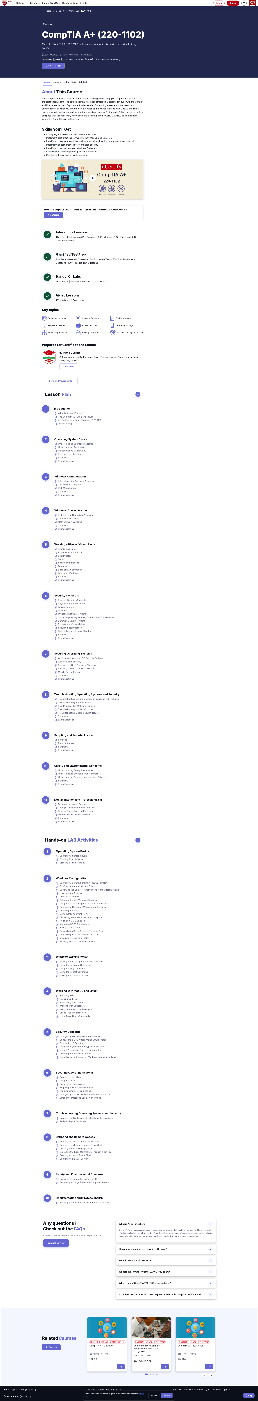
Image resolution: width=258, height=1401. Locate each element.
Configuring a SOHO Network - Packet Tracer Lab (85, 1094)
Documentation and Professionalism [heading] (78, 799)
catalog (20, 3)
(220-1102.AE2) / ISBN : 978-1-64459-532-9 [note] (67, 54)
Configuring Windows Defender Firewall (80, 1036)
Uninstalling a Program (71, 893)
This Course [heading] (62, 91)
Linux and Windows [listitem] (68, 573)
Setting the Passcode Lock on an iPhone (80, 1097)
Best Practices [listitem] (65, 555)
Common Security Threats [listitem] (71, 621)
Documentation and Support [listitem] (72, 804)
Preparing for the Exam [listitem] (70, 454)
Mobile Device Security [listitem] (70, 672)
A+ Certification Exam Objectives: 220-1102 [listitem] (79, 420)
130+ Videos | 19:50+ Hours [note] (70, 300)
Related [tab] (83, 82)
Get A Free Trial (53, 66)
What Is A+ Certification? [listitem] (70, 413)
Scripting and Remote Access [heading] (73, 735)
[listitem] (77, 11)
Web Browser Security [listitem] (69, 661)
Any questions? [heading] (64, 1226)
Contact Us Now (55, 1243)
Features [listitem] (62, 566)
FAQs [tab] (73, 82)
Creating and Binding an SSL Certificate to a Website (86, 1118)
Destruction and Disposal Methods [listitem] (75, 631)
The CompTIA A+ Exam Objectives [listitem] (75, 416)
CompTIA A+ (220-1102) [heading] (93, 34)
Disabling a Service (69, 910)
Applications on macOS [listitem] (70, 552)
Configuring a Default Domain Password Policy (84, 883)
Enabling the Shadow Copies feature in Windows (84, 1202)
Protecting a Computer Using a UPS (78, 1179)
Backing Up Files (68, 999)
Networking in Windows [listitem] (70, 522)
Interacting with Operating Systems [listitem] (76, 481)
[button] (244, 3)
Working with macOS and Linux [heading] (74, 544)
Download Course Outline (61, 381)
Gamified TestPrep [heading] (71, 254)
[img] (107, 1327)
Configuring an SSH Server (74, 1158)
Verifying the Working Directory (76, 1009)
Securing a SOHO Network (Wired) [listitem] (76, 668)
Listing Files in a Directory (73, 1012)
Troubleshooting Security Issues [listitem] (74, 702)
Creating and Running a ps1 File (76, 1148)
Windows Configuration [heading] (70, 476)
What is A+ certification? (132, 1224)
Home (48, 11)
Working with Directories (72, 1005)
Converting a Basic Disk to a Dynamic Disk (81, 931)
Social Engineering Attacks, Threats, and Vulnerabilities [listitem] (86, 617)
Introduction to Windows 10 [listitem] (72, 450)
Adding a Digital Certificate (73, 1121)
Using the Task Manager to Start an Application (84, 903)
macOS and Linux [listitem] (67, 549)
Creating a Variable (69, 896)
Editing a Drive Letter (70, 927)
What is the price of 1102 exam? (136, 1260)
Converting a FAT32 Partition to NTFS (79, 934)
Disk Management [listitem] (67, 488)
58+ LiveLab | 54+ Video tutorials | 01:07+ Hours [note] (81, 281)
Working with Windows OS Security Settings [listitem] (80, 658)
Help (250, 1395)
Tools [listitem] (61, 559)
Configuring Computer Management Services (83, 907)
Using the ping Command (72, 968)
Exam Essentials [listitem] (66, 461)
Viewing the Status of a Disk (74, 975)
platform (33, 3)
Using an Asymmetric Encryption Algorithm (82, 1046)
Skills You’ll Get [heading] (56, 129)
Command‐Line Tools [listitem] (69, 518)
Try (120, 1366)
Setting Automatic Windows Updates (78, 900)
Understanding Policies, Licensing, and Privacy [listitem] (81, 777)
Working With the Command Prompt (78, 941)
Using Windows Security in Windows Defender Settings (88, 1057)
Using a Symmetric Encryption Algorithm (80, 1050)
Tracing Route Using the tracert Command (81, 961)
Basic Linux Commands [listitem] (70, 569)
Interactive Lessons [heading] (72, 232)
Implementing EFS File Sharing (75, 1091)
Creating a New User (70, 1077)
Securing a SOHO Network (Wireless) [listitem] (77, 665)
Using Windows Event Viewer (74, 914)
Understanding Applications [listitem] (72, 447)
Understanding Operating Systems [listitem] (75, 443)
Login (219, 3)
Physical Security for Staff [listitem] (71, 603)
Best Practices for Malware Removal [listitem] (76, 706)
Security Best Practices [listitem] (70, 627)
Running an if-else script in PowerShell (79, 1141)
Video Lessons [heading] (68, 295)
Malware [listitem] (62, 610)
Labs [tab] (66, 82)
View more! (68, 366)
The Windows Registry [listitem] (69, 484)
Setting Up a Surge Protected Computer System (84, 1182)
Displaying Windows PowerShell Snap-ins (81, 917)
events (83, 3)
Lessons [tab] (57, 82)
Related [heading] (55, 1338)
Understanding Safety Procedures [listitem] (75, 770)
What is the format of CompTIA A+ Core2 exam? (145, 1271)
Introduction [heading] (62, 408)
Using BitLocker (68, 1080)
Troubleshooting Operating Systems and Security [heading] (86, 694)
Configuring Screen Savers (73, 855)
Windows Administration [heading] (70, 510)
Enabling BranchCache (71, 859)
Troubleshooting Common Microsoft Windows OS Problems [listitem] (88, 699)
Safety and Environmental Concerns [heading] (78, 765)
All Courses (51, 1347)
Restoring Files (67, 995)
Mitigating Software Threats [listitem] (72, 614)
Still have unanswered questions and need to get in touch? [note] (73, 1235)
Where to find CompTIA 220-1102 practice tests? (145, 1283)
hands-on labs (70, 3)
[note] (48, 59)
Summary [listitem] (63, 457)
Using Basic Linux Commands (75, 1016)
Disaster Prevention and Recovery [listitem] (75, 811)
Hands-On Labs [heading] (68, 276)
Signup (233, 3)
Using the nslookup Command (75, 965)
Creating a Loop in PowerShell (75, 1155)
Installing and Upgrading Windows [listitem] (75, 515)
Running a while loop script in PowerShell (81, 1145)
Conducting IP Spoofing (72, 1043)
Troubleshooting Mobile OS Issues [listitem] (75, 709)
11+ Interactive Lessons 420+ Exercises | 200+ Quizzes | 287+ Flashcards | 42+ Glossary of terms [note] (97, 239)
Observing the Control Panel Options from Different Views (89, 889)
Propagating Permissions (72, 1084)
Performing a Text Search (73, 1002)
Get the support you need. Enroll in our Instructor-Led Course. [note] (86, 209)
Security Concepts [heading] (66, 595)
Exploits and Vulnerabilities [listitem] (71, 624)
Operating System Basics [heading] (70, 439)
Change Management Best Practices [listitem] (76, 807)
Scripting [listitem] (62, 739)
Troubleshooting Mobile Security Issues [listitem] (78, 712)
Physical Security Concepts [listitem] (72, 600)
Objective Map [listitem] (65, 423)
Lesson (58, 394)
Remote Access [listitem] (66, 743)
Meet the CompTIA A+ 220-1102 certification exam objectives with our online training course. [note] (89, 46)
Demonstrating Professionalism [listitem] (74, 814)
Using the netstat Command (74, 972)
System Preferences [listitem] (68, 562)
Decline (154, 1395)
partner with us (50, 3)
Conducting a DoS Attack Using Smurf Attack (83, 1039)
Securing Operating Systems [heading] (73, 653)
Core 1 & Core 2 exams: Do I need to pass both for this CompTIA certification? (160, 1294)
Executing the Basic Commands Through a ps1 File (85, 1152)
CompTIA (60, 11)
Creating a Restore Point (72, 862)
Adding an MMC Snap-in (72, 920)
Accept (167, 1395)
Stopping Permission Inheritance (76, 1087)
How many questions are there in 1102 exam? (143, 1249)
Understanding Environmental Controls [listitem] (78, 773)
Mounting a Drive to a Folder (74, 938)
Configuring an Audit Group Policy (77, 886)
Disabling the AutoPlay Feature (75, 1053)
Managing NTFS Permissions (74, 924)
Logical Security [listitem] (66, 607)
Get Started (53, 215)
